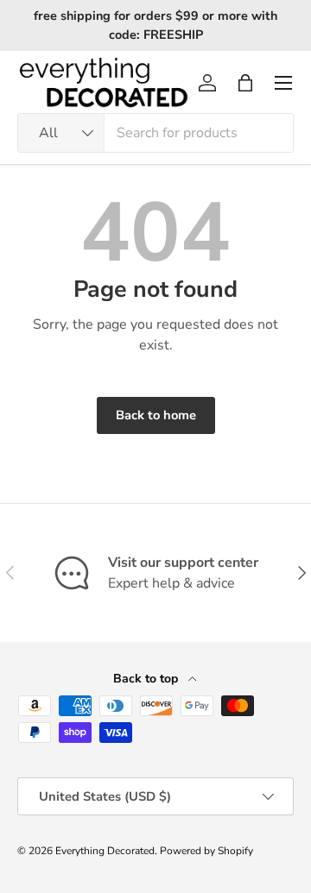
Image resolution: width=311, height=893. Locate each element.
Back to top (147, 678)
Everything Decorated (105, 851)
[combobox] (155, 133)
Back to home (156, 415)
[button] (245, 83)
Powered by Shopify (206, 851)
